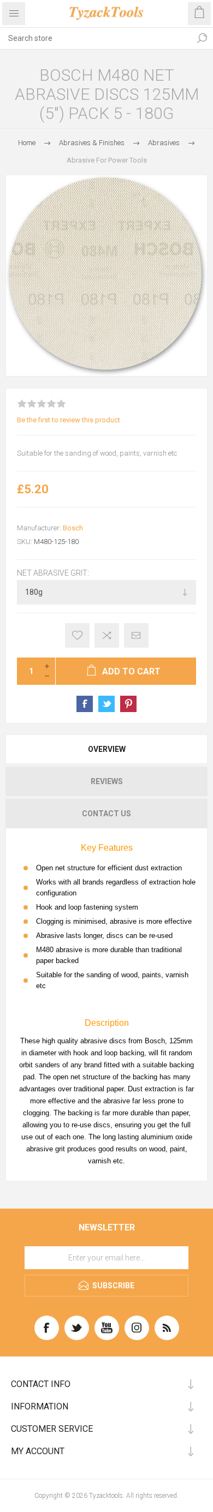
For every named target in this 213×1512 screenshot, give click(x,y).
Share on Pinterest (128, 704)
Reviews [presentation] (107, 781)
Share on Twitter (106, 704)
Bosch (73, 528)
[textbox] (95, 38)
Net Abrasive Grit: (53, 573)
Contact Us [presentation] (106, 813)
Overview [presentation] (107, 749)
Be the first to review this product (68, 420)
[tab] (106, 749)
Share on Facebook (84, 704)
